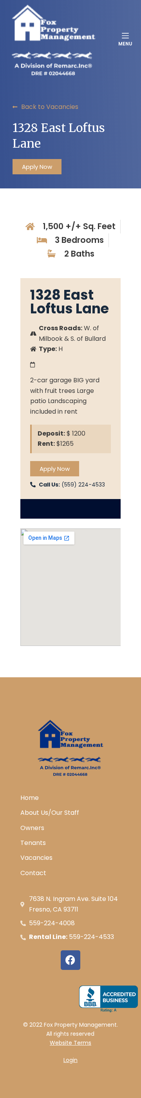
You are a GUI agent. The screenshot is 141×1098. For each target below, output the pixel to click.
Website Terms (70, 1043)
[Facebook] (70, 960)
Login (70, 1060)
